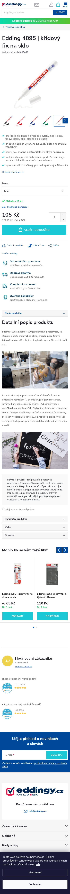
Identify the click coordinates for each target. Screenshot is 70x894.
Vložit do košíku (37, 230)
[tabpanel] (17, 589)
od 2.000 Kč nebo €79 (35, 20)
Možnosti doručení (17, 207)
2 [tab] (36, 627)
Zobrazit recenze (23, 666)
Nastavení (35, 872)
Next (65, 550)
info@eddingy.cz (38, 811)
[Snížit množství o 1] (63, 219)
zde (38, 864)
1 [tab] (33, 627)
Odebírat (57, 755)
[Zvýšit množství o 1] (63, 215)
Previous (59, 550)
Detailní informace (11, 172)
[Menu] (65, 4)
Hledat (60, 12)
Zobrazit (17, 616)
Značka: (9, 253)
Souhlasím (35, 884)
